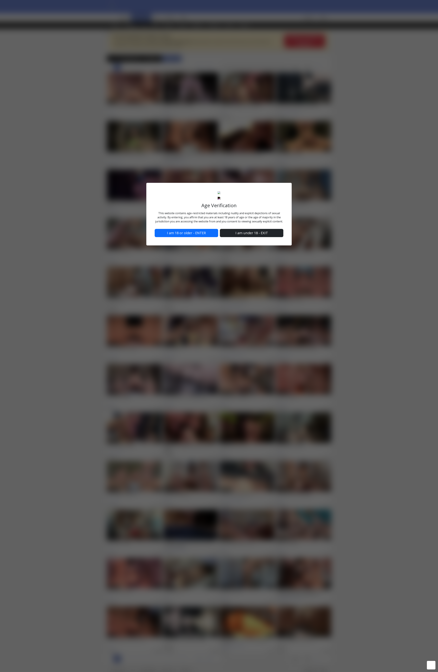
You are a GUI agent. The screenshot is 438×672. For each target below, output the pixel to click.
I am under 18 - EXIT (251, 233)
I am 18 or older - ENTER (186, 233)
